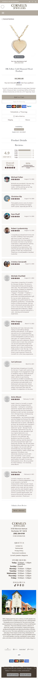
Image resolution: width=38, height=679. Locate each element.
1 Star (16, 157)
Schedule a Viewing (19, 112)
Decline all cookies (12, 674)
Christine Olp (16, 196)
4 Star (16, 152)
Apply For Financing (19, 101)
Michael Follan (17, 177)
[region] (19, 42)
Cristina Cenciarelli (18, 262)
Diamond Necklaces (8, 19)
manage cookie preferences (20, 670)
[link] (10, 1)
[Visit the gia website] (15, 649)
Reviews (19, 145)
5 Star (16, 150)
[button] (29, 1)
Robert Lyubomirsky (19, 228)
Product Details (19, 140)
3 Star (16, 154)
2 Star (16, 155)
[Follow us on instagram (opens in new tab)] (23, 585)
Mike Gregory (16, 321)
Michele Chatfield (18, 276)
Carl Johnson (16, 362)
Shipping (10, 120)
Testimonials (19, 548)
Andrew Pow (16, 472)
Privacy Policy (19, 551)
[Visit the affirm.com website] (19, 655)
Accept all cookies (25, 674)
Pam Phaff (15, 214)
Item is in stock (19, 129)
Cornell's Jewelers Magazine (19, 555)
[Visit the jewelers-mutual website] (22, 649)
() (33, 150)
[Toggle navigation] (3, 13)
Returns (28, 120)
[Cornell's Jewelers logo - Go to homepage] (19, 6)
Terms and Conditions (19, 553)
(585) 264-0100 (19, 63)
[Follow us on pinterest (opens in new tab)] (18, 585)
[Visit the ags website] (7, 649)
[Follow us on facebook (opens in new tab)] (20, 585)
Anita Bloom (16, 397)
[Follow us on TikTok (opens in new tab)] (15, 585)
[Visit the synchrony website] (30, 649)
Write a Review (19, 510)
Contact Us (19, 546)
